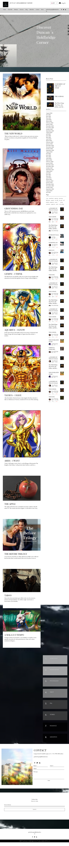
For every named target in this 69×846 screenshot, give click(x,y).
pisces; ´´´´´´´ (57, 202)
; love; (47, 198)
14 (21, 650)
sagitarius (53, 204)
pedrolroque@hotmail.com (41, 756)
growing (61, 198)
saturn (57, 204)
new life (56, 200)
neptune (52, 200)
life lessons (48, 200)
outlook (47, 202)
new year (60, 200)
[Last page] (33, 650)
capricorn (56, 198)
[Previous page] (13, 650)
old (64, 200)
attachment (51, 198)
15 (24, 650)
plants (61, 202)
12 (16, 650)
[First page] (10, 650)
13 (18, 650)
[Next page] (30, 650)
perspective (52, 202)
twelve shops (61, 204)
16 (27, 650)
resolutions (48, 204)
